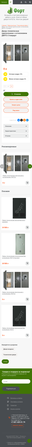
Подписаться (11, 389)
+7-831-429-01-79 (18, 422)
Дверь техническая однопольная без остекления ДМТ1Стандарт (14, 257)
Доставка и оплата (16, 402)
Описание (8, 126)
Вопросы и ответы (16, 398)
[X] (21, 120)
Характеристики (10, 131)
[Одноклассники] (24, 120)
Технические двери (9, 354)
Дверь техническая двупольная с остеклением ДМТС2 (13, 176)
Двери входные (8, 349)
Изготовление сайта (20, 442)
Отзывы (7, 136)
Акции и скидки (15, 409)
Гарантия (13, 405)
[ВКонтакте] (18, 120)
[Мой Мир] (27, 120)
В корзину (17, 94)
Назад (5, 361)
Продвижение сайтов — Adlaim (16, 444)
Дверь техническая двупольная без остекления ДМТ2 (13, 328)
